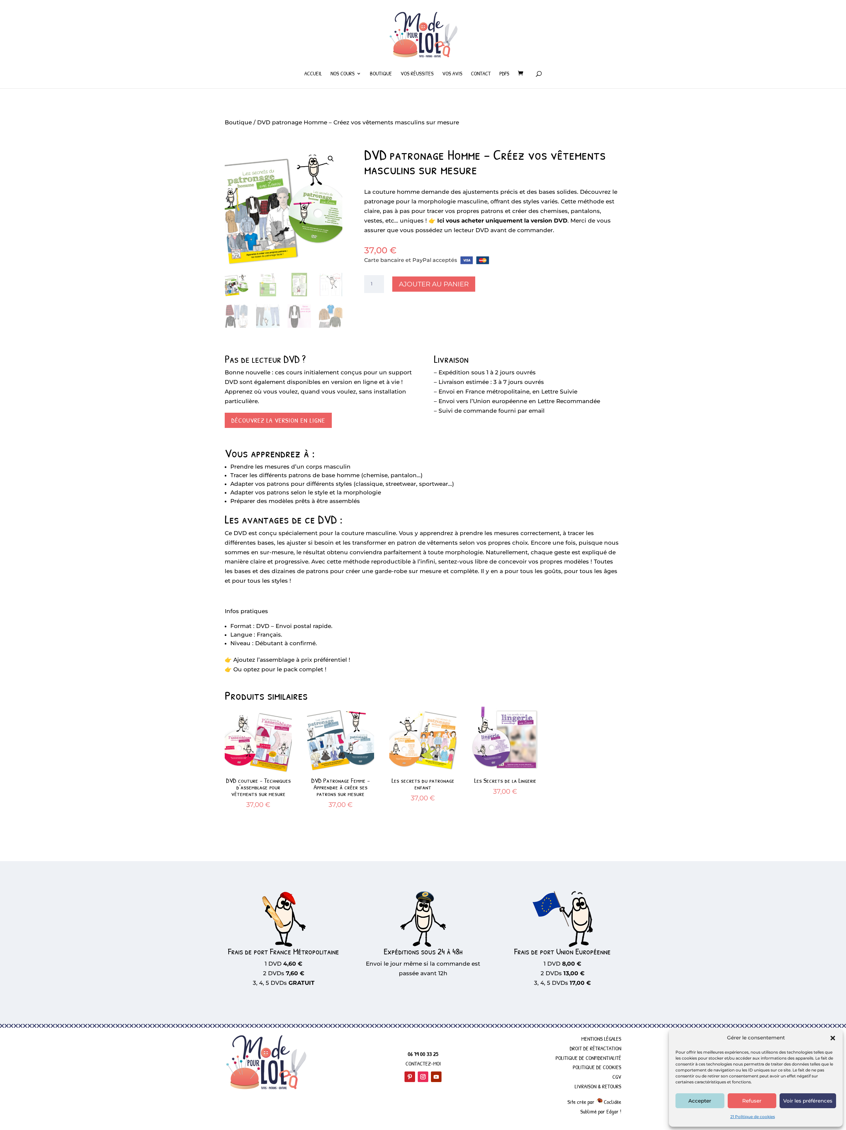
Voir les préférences (807, 1101)
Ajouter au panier (434, 284)
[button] (832, 1038)
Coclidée (611, 1102)
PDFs (504, 74)
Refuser (751, 1101)
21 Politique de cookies (752, 1116)
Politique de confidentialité (588, 1058)
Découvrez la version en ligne (278, 420)
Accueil (313, 74)
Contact (481, 74)
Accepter (699, 1101)
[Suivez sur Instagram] (423, 1076)
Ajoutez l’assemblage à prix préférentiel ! (291, 659)
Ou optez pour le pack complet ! (280, 669)
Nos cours (342, 74)
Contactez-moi (423, 1063)
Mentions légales (601, 1038)
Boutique (381, 74)
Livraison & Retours (598, 1086)
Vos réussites (417, 74)
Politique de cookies (597, 1067)
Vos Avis (452, 74)
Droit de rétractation (595, 1048)
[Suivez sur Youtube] (436, 1076)
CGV (616, 1076)
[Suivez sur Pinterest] (409, 1076)
